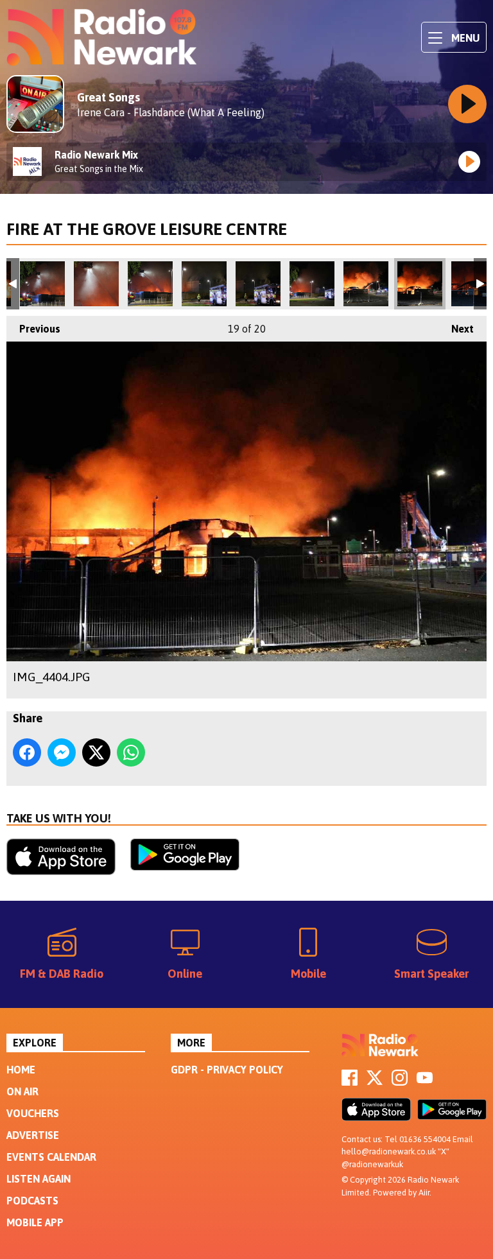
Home (20, 1069)
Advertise (32, 1135)
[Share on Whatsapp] (131, 752)
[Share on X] (96, 752)
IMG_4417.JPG (365, 283)
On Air (22, 1091)
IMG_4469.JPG (42, 283)
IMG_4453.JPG (258, 283)
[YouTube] (425, 1082)
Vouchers (32, 1113)
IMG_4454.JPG (204, 283)
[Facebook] (350, 1082)
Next (456, 328)
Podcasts (32, 1200)
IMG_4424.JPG (312, 283)
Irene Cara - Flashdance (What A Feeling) (170, 112)
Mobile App (35, 1222)
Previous (33, 328)
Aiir (424, 1192)
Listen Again (38, 1179)
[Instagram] (400, 1082)
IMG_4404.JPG (419, 283)
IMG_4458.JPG (150, 283)
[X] (375, 1082)
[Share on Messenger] (62, 752)
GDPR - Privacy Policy (227, 1069)
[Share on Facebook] (27, 752)
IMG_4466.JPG (96, 283)
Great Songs (108, 97)
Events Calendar (51, 1157)
